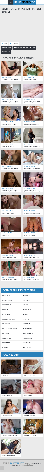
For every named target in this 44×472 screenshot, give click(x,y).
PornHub (6, 343)
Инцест (6, 309)
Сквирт (27, 314)
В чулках (27, 324)
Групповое (28, 328)
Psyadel (7, 52)
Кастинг (6, 324)
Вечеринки (28, 338)
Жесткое (6, 314)
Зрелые (27, 300)
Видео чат (7, 338)
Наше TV (24, 2)
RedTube (27, 343)
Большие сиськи (21, 48)
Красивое (7, 48)
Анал (26, 305)
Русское (6, 295)
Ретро (26, 319)
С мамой (27, 309)
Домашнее (7, 300)
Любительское (9, 319)
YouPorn (27, 347)
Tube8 (5, 347)
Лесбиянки (28, 333)
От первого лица (10, 328)
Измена (6, 333)
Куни (33, 48)
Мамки (27, 295)
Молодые (7, 305)
